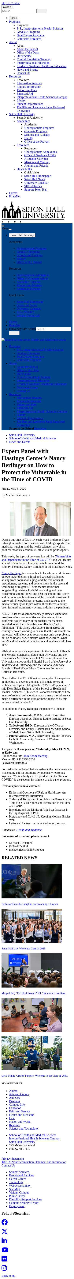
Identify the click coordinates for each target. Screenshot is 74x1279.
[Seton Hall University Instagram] (5, 1269)
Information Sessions (29, 83)
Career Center (17, 1178)
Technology (16, 1182)
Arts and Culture (19, 1094)
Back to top (8, 1275)
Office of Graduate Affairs (40, 155)
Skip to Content (11, 3)
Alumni (13, 1090)
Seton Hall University (22, 114)
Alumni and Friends (36, 165)
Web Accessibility (20, 1185)
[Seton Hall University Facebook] (6, 1223)
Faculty (28, 138)
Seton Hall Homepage (37, 175)
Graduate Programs (28, 32)
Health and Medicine (29, 829)
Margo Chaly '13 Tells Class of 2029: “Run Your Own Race (33, 993)
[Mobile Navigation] (10, 229)
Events (13, 193)
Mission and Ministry (37, 162)
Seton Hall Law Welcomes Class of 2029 (23, 948)
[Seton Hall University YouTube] (6, 1251)
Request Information (29, 86)
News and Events (27, 69)
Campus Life (17, 1104)
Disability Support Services (25, 1199)
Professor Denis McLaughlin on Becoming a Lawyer (30, 904)
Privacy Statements (13, 1158)
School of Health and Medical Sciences (32, 438)
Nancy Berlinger (11, 573)
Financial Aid (25, 93)
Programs (14, 21)
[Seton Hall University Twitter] (6, 1232)
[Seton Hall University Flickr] (5, 1260)
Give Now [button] (40, 428)
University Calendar (36, 182)
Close (14, 18)
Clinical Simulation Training (33, 59)
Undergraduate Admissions (40, 151)
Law (12, 1118)
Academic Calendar (36, 158)
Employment (16, 1206)
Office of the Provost (36, 141)
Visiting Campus (19, 1192)
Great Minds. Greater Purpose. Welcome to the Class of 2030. (35, 1075)
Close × (7, 7)
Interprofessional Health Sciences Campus (42, 97)
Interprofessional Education (33, 62)
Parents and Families (21, 1175)
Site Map (14, 1189)
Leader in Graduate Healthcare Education (41, 66)
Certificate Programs (29, 38)
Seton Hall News (34, 179)
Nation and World (20, 1121)
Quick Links (24, 169)
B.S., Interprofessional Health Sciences (40, 28)
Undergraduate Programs (39, 127)
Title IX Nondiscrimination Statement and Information (34, 1162)
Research (14, 1125)
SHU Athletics (33, 186)
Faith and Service (19, 1111)
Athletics (14, 1097)
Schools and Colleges (37, 134)
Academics (23, 121)
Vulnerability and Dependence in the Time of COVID (37, 558)
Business (14, 1101)
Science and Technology (24, 1128)
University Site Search (22, 329)
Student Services (19, 1172)
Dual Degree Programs (30, 35)
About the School (27, 49)
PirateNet (14, 196)
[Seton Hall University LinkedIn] (5, 1241)
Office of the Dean (28, 52)
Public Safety (17, 1196)
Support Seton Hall (35, 189)
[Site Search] (3, 226)
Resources (15, 76)
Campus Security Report (24, 1202)
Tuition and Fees (27, 90)
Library (21, 100)
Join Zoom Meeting (35, 756)
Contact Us (23, 73)
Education (15, 1108)
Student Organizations (30, 103)
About (13, 42)
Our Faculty (24, 55)
